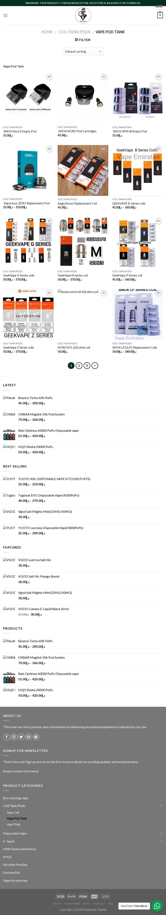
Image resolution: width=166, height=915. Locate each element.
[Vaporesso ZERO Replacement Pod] (28, 170)
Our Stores (72, 903)
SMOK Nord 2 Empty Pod (19, 131)
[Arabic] (157, 6)
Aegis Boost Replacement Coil (77, 203)
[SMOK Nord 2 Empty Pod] (28, 98)
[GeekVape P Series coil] (137, 242)
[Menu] (5, 15)
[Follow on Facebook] (6, 737)
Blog (86, 903)
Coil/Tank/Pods (74, 32)
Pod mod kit (11, 872)
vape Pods (13, 824)
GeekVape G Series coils (18, 275)
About (57, 903)
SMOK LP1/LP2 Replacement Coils (134, 347)
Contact (99, 903)
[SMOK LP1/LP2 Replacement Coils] (137, 314)
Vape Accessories (15, 880)
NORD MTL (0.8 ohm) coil (74, 347)
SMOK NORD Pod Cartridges (77, 131)
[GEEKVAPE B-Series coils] (137, 170)
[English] (161, 6)
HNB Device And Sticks (19, 849)
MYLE (7, 857)
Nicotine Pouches (15, 864)
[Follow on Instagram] (14, 737)
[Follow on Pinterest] (36, 737)
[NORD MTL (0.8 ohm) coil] (83, 314)
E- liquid (8, 841)
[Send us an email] (28, 737)
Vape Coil (13, 812)
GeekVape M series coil (73, 275)
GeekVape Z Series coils (18, 347)
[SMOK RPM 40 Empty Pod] (137, 98)
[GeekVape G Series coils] (28, 242)
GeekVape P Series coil (127, 275)
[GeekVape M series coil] (83, 242)
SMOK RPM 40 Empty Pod (129, 131)
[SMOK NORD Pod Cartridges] (83, 98)
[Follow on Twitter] (21, 737)
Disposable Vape (15, 833)
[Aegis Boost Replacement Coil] (83, 170)
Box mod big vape (15, 798)
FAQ (110, 903)
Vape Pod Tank (17, 818)
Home (47, 32)
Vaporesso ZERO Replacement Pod (26, 203)
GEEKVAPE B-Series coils (129, 203)
